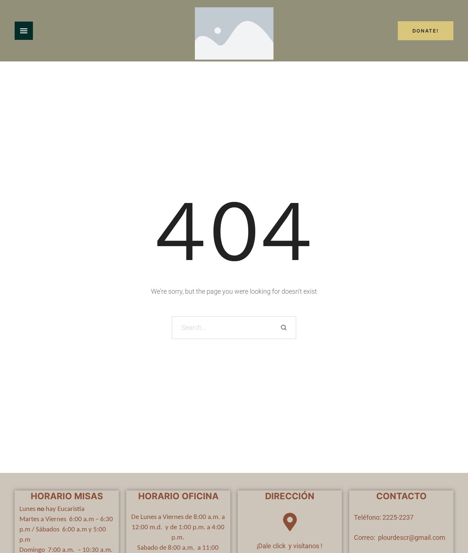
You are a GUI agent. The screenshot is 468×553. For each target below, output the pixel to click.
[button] (448, 522)
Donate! (425, 31)
